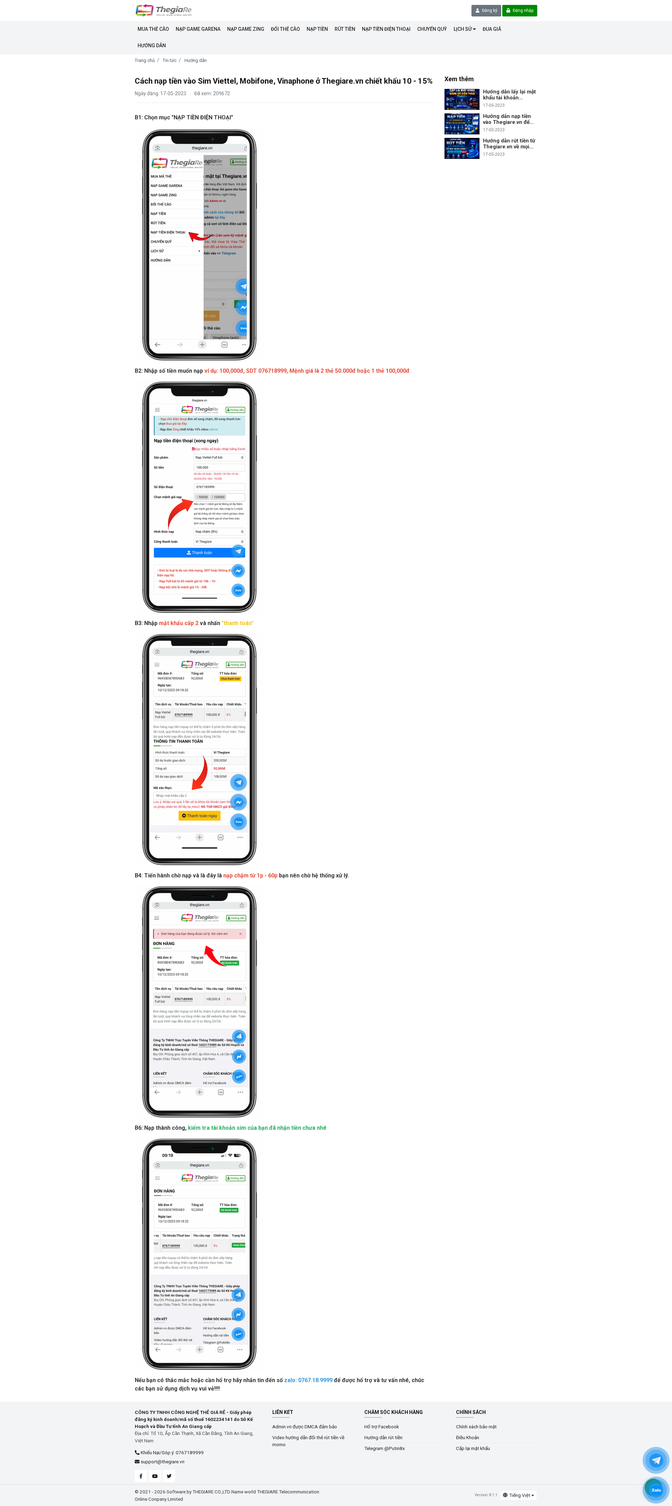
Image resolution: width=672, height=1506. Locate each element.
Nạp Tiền (317, 29)
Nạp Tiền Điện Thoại (386, 29)
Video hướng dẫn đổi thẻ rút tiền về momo (308, 1441)
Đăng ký (489, 10)
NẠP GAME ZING (245, 29)
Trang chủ (145, 60)
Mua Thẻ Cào (153, 29)
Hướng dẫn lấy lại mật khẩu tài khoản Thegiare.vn (509, 95)
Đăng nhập (522, 10)
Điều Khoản (467, 1437)
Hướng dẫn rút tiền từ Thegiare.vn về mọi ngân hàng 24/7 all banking (509, 144)
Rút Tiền (345, 29)
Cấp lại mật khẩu (473, 1448)
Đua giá (492, 29)
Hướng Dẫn (152, 45)
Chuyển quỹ (432, 29)
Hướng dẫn (195, 60)
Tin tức (169, 60)
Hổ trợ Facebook (381, 1426)
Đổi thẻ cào (285, 29)
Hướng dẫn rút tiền (383, 1437)
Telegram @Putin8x (384, 1448)
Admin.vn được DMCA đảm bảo (304, 1426)
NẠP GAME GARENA (198, 29)
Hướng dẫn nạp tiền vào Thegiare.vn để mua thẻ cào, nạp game (507, 119)
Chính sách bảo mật (476, 1426)
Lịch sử (463, 29)
